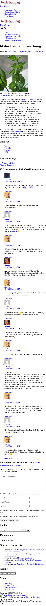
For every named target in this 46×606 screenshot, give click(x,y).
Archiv (6, 33)
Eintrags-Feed (9, 585)
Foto (29, 52)
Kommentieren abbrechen (10, 465)
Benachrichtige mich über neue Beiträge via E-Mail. (21, 516)
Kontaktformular (10, 14)
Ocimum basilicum (15, 131)
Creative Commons (33, 597)
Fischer (7, 366)
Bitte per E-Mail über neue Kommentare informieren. (21, 494)
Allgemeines (22, 52)
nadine (6, 219)
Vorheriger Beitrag (7, 163)
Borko (14, 231)
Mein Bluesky (9, 16)
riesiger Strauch (27, 188)
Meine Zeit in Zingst (24, 558)
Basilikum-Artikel (27, 99)
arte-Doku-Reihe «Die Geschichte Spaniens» (29, 564)
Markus (7, 199)
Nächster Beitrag (7, 165)
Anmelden (8, 583)
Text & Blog (4, 6)
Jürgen (6, 554)
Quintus (7, 265)
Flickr (5, 95)
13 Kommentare (38, 52)
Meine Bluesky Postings (13, 41)
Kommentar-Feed (10, 587)
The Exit (7, 180)
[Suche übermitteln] (22, 530)
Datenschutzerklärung (12, 12)
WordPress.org (9, 589)
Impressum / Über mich (12, 10)
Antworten (8, 191)
